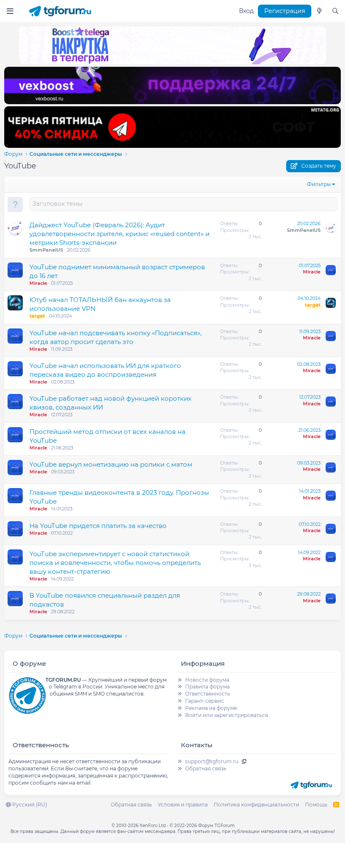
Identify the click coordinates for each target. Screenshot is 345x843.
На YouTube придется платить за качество (98, 526)
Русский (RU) (29, 804)
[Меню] (10, 11)
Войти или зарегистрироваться (226, 715)
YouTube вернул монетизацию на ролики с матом (110, 464)
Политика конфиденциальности (256, 804)
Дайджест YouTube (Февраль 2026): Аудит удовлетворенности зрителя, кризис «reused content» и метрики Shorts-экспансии (119, 234)
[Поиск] (335, 11)
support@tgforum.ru (212, 761)
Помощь (316, 804)
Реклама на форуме (211, 708)
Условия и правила (183, 804)
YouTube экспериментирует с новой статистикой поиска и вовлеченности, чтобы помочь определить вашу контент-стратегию (115, 562)
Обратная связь (205, 768)
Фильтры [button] (319, 184)
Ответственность (207, 694)
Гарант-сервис (204, 701)
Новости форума (207, 680)
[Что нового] (319, 11)
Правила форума (207, 686)
